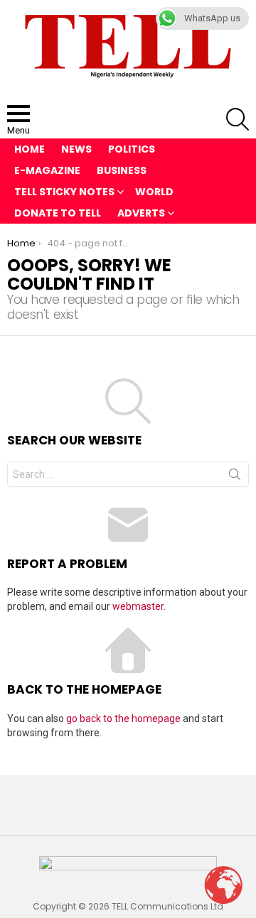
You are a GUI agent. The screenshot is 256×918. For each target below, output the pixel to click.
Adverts (141, 213)
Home (29, 149)
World (154, 192)
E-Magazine (47, 170)
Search (234, 477)
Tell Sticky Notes (64, 192)
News (76, 149)
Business (121, 170)
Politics (131, 149)
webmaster (138, 606)
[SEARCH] (237, 119)
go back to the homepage (123, 718)
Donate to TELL (57, 213)
